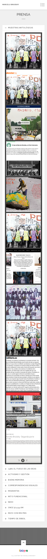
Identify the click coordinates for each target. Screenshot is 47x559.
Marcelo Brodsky (10, 4)
